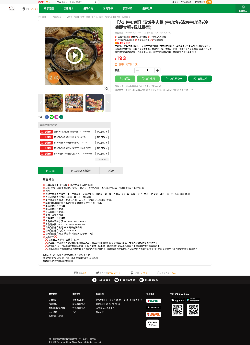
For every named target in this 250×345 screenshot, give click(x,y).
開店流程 (100, 312)
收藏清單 (188, 2)
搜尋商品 (243, 7)
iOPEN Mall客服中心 (105, 308)
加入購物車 (176, 78)
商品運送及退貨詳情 (81, 170)
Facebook (103, 279)
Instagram (151, 279)
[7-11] (153, 302)
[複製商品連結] (61, 117)
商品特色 (50, 170)
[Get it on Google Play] (193, 307)
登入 (176, 2)
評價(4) (111, 170)
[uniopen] (153, 308)
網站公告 (88, 8)
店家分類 (49, 8)
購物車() (201, 2)
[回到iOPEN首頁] (44, 2)
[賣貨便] (153, 316)
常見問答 (108, 8)
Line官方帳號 (127, 279)
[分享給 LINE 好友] (52, 117)
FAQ (74, 312)
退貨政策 (147, 8)
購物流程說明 (78, 300)
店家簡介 (68, 8)
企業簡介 (53, 300)
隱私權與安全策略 (57, 308)
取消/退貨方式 (78, 308)
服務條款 (127, 8)
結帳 (209, 2)
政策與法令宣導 (56, 316)
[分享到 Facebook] (47, 117)
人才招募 (53, 312)
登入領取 (101, 132)
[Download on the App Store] (177, 307)
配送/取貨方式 (78, 304)
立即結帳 (202, 78)
